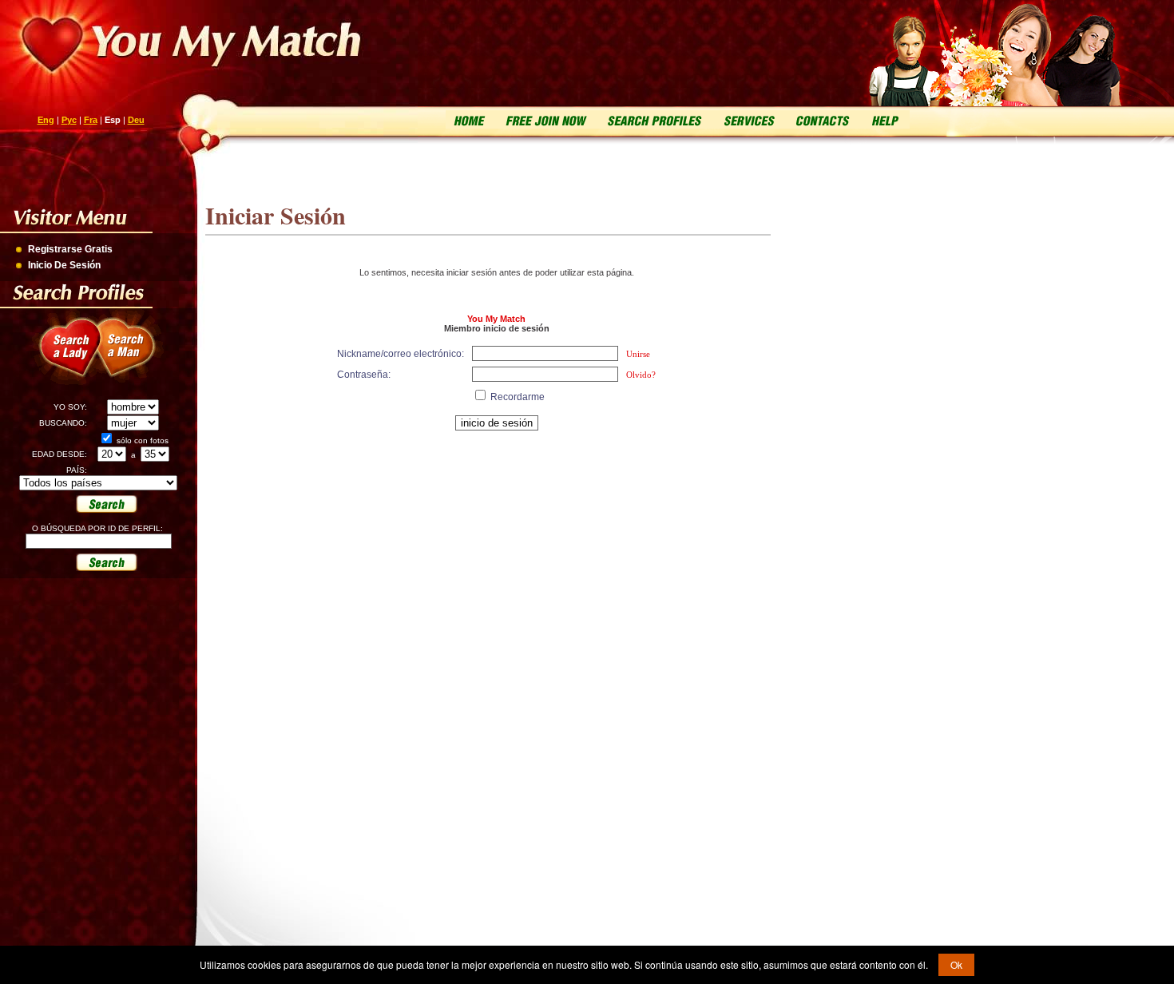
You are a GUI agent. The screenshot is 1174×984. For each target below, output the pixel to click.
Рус (69, 120)
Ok (956, 964)
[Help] (884, 119)
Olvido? (641, 374)
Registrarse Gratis (70, 249)
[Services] (748, 119)
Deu (136, 120)
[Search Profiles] (652, 119)
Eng (46, 120)
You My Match (496, 318)
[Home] (470, 119)
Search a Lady (64, 356)
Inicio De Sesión (64, 265)
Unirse (638, 354)
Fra (90, 120)
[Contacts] (823, 119)
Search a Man (135, 356)
